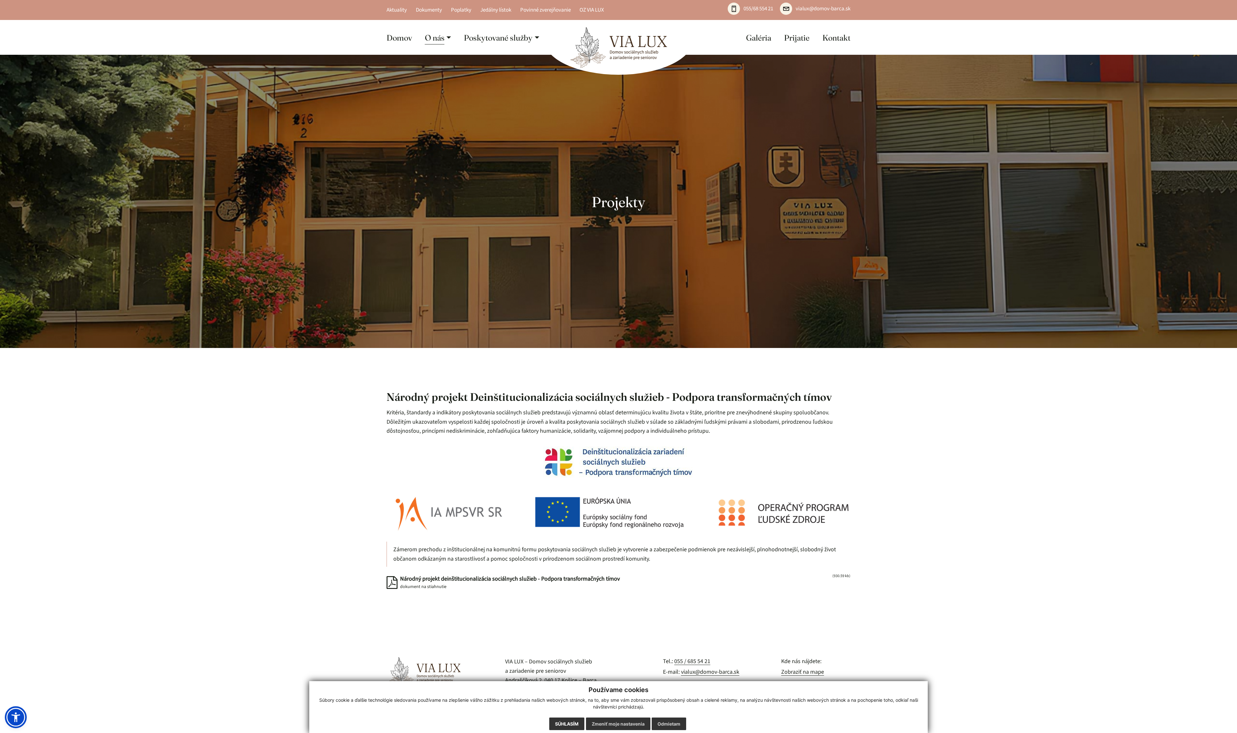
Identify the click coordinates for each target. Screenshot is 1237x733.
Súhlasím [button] (567, 724)
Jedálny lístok (495, 9)
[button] (438, 37)
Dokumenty (429, 9)
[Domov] (618, 47)
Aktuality (397, 9)
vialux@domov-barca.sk (710, 671)
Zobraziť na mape (802, 671)
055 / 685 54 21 (692, 661)
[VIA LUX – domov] (424, 672)
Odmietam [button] (668, 724)
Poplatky (461, 9)
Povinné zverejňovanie (545, 9)
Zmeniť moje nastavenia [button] (618, 724)
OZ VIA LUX (592, 9)
